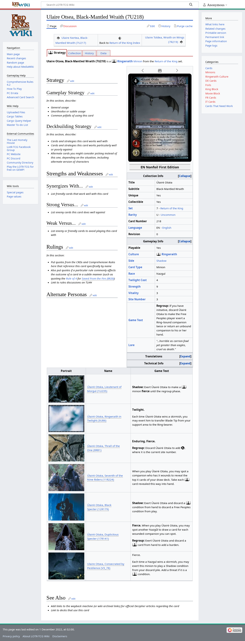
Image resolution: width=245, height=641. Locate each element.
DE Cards (210, 80)
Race (131, 273)
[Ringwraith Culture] (50, 52)
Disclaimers (59, 636)
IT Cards (210, 101)
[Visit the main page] (20, 25)
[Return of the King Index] (119, 37)
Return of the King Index (124, 43)
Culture (133, 254)
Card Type (135, 267)
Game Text (135, 320)
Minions (210, 72)
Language (135, 227)
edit (72, 81)
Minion (137, 61)
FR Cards (210, 97)
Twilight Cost (137, 280)
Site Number (137, 299)
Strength (134, 286)
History (89, 53)
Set (130, 208)
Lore (131, 345)
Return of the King (166, 61)
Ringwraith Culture (216, 76)
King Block (211, 89)
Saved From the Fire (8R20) (98, 278)
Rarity (132, 214)
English (166, 227)
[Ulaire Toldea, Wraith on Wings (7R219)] (181, 42)
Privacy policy (11, 636)
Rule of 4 (71, 278)
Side (131, 260)
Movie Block (212, 93)
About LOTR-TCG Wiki (36, 636)
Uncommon (168, 214)
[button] (143, 70)
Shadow (161, 260)
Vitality (133, 293)
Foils (208, 85)
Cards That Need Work (219, 106)
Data (103, 53)
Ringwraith (125, 61)
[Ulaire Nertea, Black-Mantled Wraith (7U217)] (58, 37)
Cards (208, 68)
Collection (74, 53)
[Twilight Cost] (183, 448)
